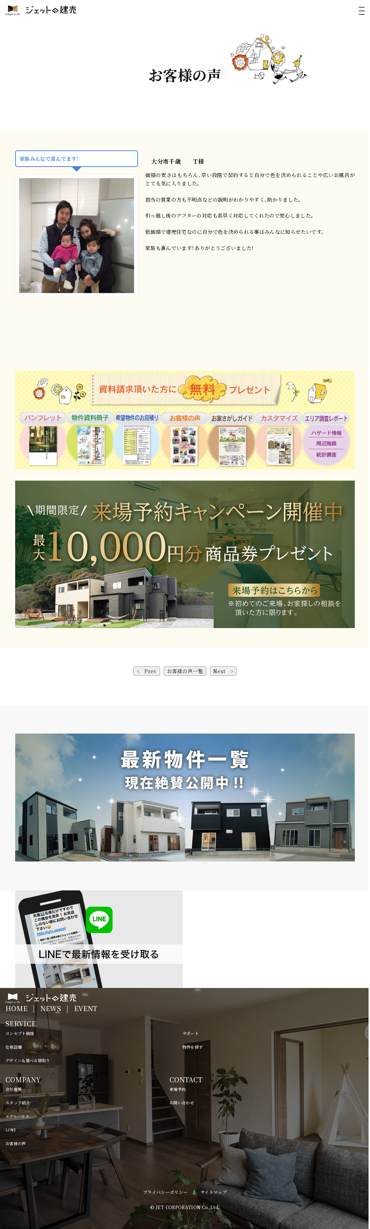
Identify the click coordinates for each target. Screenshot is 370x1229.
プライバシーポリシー (165, 1192)
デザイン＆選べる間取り (27, 1060)
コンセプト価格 (19, 1033)
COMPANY (22, 1079)
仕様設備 (13, 1047)
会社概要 (13, 1089)
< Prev (147, 671)
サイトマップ (214, 1192)
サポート (190, 1033)
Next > (223, 671)
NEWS (50, 1008)
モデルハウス (17, 1116)
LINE (10, 1130)
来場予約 (177, 1089)
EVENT (86, 1008)
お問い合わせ (181, 1102)
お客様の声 (15, 1143)
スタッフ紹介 (17, 1102)
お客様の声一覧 (185, 671)
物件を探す (192, 1047)
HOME (16, 1008)
